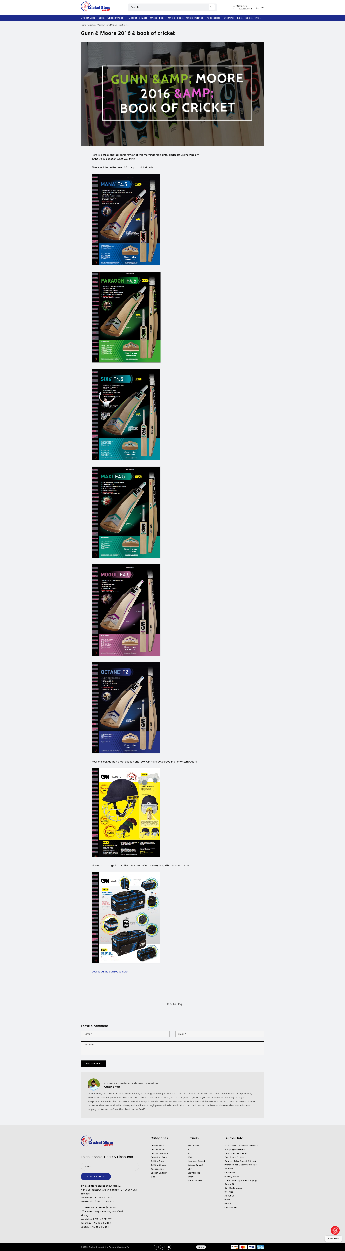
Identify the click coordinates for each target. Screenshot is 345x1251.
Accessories (157, 1168)
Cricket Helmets (159, 1153)
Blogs (227, 1199)
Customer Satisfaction (237, 1153)
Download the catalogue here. (110, 971)
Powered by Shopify (119, 1247)
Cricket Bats (157, 1145)
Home (83, 25)
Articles (91, 25)
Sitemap (229, 1191)
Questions (230, 1172)
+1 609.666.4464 (244, 8)
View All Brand (195, 1180)
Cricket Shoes (158, 1149)
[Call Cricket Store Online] (234, 7)
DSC (190, 1157)
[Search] (212, 7)
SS (189, 1153)
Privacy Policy (232, 1176)
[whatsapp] (335, 1230)
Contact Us (231, 1207)
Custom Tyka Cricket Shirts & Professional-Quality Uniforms (241, 1163)
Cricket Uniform (159, 1172)
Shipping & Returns (235, 1149)
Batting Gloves (159, 1165)
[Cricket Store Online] (97, 1141)
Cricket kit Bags (159, 1157)
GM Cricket (193, 1145)
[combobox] (172, 7)
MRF (190, 1168)
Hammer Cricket (196, 1161)
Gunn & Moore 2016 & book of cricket (113, 25)
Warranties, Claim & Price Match (242, 1145)
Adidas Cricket (195, 1165)
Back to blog (174, 1004)
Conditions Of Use (234, 1157)
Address (229, 1168)
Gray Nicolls (194, 1172)
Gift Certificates (233, 1188)
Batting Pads (158, 1161)
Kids (153, 1176)
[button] (89, 18)
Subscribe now (96, 1176)
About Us (229, 1195)
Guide (228, 1203)
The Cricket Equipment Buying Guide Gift (241, 1182)
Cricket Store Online (98, 1247)
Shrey (191, 1176)
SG (189, 1149)
